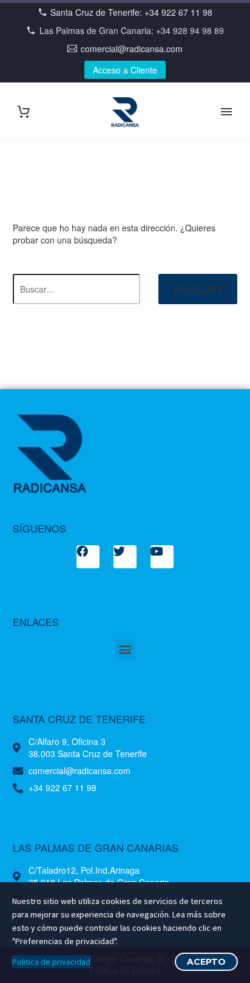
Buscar (198, 289)
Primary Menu (226, 112)
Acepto (206, 961)
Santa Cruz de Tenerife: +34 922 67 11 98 (131, 12)
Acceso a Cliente (125, 70)
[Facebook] (88, 556)
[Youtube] (162, 556)
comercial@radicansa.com (132, 49)
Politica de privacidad (51, 961)
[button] (125, 649)
